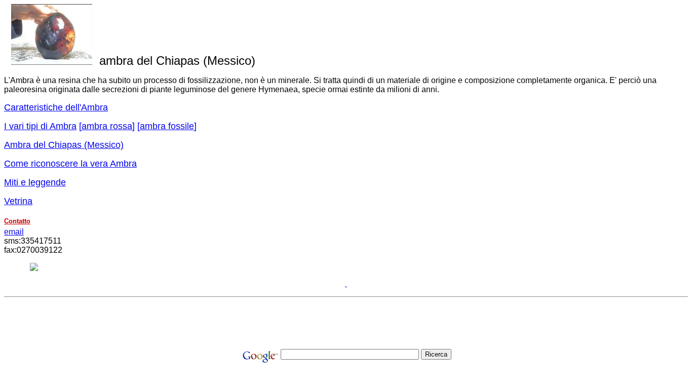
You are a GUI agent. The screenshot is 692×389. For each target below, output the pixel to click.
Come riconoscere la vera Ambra (70, 164)
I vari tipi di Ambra (40, 126)
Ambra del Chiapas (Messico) (64, 145)
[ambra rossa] (107, 126)
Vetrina (18, 201)
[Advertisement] (346, 324)
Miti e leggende (35, 182)
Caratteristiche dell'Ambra (56, 107)
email (14, 231)
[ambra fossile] (167, 126)
